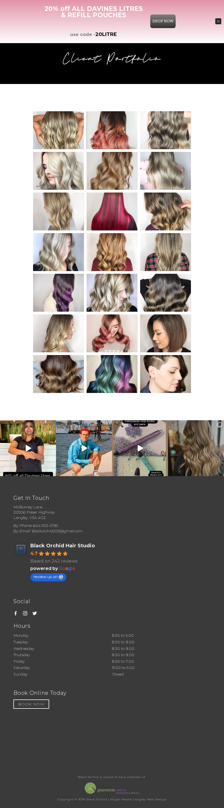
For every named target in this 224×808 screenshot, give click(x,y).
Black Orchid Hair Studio (62, 546)
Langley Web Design (150, 799)
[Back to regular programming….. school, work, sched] (140, 448)
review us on (46, 576)
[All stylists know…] (84, 448)
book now (31, 704)
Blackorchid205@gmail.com (57, 530)
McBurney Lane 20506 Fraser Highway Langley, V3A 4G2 (34, 512)
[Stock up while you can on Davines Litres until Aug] (28, 448)
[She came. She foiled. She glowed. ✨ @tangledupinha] (196, 448)
